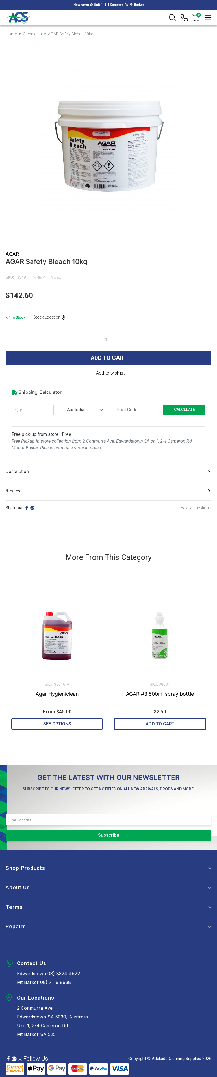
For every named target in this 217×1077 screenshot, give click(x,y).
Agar (12, 254)
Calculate (184, 409)
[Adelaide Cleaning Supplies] (18, 18)
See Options (57, 723)
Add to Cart (108, 357)
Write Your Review (47, 278)
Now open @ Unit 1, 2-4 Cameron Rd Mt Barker (108, 5)
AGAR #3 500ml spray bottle (160, 694)
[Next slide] (201, 657)
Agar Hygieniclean (57, 694)
